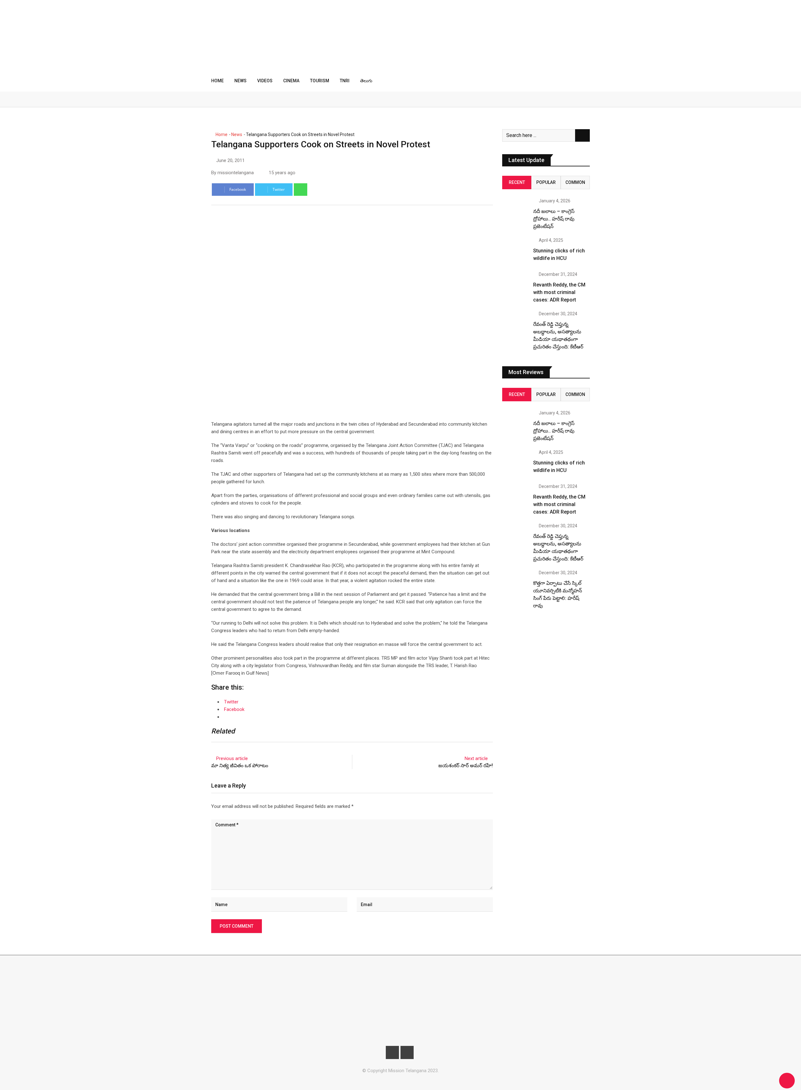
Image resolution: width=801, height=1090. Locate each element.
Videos (265, 80)
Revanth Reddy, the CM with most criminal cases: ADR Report (559, 292)
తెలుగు (366, 80)
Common (575, 182)
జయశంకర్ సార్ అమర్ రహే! (465, 765)
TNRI (344, 80)
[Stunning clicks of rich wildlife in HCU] (515, 251)
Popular (546, 182)
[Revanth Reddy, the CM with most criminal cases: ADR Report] (515, 285)
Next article (476, 758)
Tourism (319, 80)
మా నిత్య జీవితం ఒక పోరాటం (239, 765)
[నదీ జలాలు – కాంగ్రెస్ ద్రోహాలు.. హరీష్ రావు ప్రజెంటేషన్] (515, 212)
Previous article (232, 758)
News (240, 80)
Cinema (291, 80)
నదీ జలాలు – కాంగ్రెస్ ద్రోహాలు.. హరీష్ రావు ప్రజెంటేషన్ (553, 218)
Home (217, 80)
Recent (517, 182)
